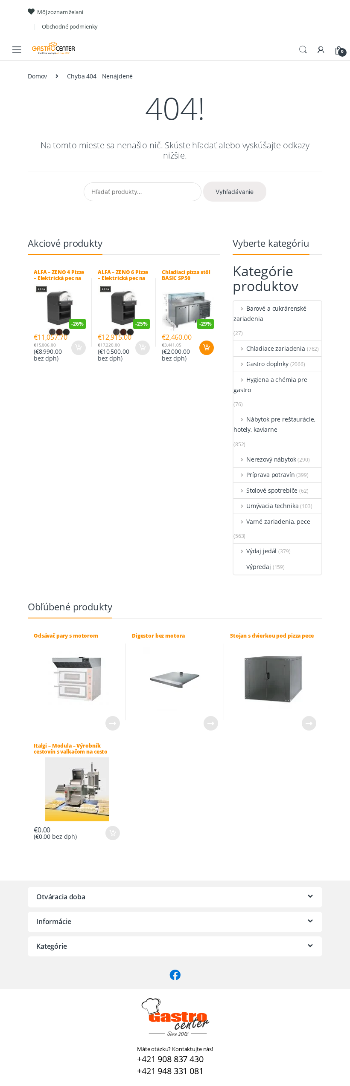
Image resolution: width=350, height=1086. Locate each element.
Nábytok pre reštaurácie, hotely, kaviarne (274, 424)
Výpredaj (258, 567)
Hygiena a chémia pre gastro (270, 384)
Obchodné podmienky (70, 26)
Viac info (112, 723)
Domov (37, 76)
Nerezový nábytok (271, 459)
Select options (78, 348)
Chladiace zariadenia (275, 348)
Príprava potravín (270, 475)
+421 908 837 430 (170, 1059)
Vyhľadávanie (235, 191)
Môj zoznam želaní (60, 12)
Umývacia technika (272, 506)
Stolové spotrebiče (272, 490)
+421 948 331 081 (170, 1071)
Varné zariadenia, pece (278, 521)
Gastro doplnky (267, 364)
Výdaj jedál (261, 551)
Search (303, 50)
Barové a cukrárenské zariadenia (269, 313)
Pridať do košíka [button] (206, 348)
